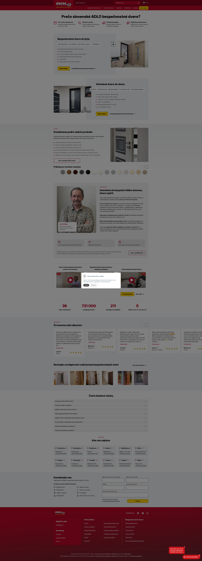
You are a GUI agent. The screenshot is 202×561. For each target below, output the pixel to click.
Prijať (86, 285)
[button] (199, 555)
